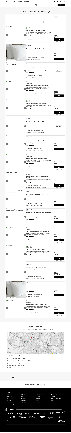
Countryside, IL (30, 203)
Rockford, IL (30, 294)
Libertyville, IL (30, 75)
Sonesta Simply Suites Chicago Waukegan (36, 158)
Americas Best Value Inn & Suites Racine (36, 304)
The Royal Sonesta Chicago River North (36, 267)
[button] (8, 333)
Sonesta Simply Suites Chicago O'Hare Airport (37, 121)
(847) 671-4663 (59, 126)
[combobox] (16, 5)
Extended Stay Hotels (9, 400)
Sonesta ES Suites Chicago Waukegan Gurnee (37, 140)
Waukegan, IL (30, 148)
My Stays (60, 1)
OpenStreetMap (58, 353)
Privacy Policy (53, 392)
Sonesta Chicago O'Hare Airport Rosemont (36, 103)
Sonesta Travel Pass (39, 394)
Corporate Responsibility (40, 404)
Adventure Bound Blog (10, 404)
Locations (8, 394)
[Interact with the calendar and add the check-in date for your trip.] (35, 4)
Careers (37, 400)
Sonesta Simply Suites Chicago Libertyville (36, 67)
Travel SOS (23, 398)
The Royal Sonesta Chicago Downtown (35, 249)
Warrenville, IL (30, 93)
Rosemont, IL (30, 112)
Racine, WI (30, 312)
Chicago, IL (30, 221)
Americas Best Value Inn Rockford (34, 286)
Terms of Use (53, 396)
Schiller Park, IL (30, 130)
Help (64, 1)
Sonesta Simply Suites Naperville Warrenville (37, 85)
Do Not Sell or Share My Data (56, 398)
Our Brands (14, 1)
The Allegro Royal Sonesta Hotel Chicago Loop (37, 231)
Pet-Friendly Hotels (9, 402)
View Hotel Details (30, 35)
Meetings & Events (26, 1)
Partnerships (38, 396)
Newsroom (38, 402)
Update (61, 4)
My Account (23, 394)
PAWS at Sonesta (24, 400)
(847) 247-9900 (59, 71)
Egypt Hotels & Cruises (10, 398)
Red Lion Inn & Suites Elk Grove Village (36, 48)
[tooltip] (60, 110)
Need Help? (23, 396)
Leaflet (54, 353)
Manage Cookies (54, 394)
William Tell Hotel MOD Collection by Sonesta (37, 194)
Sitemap (52, 400)
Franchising (38, 398)
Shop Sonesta (23, 402)
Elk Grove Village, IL (31, 57)
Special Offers (20, 1)
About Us (37, 392)
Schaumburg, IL (30, 39)
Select (59, 39)
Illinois (13, 377)
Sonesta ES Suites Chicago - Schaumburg (36, 30)
